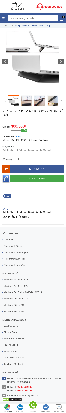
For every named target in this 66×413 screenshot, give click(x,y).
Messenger (45, 411)
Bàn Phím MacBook (14, 357)
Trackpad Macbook (13, 364)
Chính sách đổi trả (13, 246)
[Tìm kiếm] (55, 18)
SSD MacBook (11, 345)
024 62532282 (24, 390)
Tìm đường (7, 411)
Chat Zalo (20, 411)
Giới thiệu (9, 239)
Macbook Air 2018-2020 (16, 286)
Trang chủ (6, 25)
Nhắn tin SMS (59, 411)
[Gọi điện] (33, 405)
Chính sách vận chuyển (16, 252)
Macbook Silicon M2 (14, 311)
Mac (7, 196)
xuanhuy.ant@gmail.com (26, 395)
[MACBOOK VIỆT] (16, 6)
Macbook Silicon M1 (14, 305)
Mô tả (5, 209)
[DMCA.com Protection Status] (12, 399)
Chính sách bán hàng (15, 265)
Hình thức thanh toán (14, 258)
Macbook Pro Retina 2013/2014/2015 (23, 292)
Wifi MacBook (11, 351)
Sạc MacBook (11, 326)
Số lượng (7, 159)
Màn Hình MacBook (14, 338)
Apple (18, 136)
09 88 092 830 (37, 178)
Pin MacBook (10, 332)
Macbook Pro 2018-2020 (16, 298)
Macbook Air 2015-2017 (16, 279)
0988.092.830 (53, 6)
